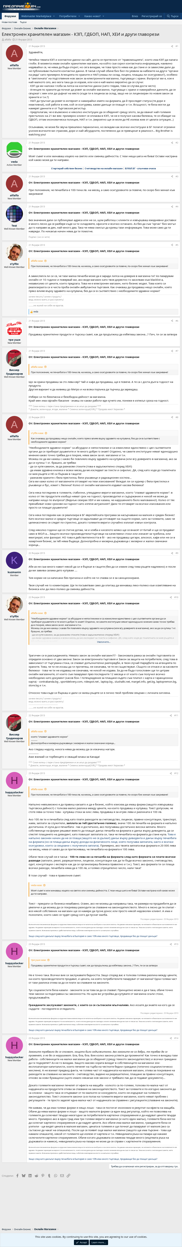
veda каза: (36, 885)
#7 (177, 350)
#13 (176, 944)
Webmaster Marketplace (36, 16)
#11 (176, 715)
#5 (177, 245)
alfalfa (8, 39)
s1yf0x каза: (37, 433)
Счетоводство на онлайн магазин (104, 168)
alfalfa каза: (37, 260)
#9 (177, 553)
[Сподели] (172, 46)
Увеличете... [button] (103, 641)
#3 (177, 176)
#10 (176, 597)
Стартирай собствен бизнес (66, 168)
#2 (177, 142)
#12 (176, 773)
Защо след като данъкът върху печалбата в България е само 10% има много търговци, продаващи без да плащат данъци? (93, 936)
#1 (177, 46)
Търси (23, 22)
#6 (177, 320)
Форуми (10, 16)
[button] (54, 16)
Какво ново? (92, 16)
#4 (177, 206)
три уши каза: (38, 960)
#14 (176, 1038)
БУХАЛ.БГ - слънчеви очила (140, 168)
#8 (177, 417)
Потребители (67, 16)
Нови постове (9, 22)
